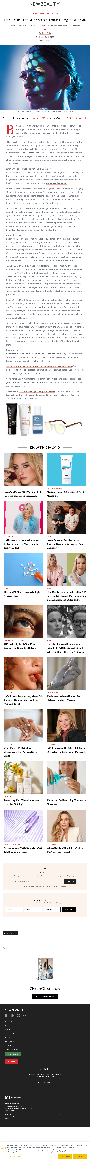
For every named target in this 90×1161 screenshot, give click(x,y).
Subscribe (11, 1061)
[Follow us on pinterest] (12, 1015)
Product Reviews (55, 488)
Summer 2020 (38, 118)
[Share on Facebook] (4, 948)
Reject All (80, 1156)
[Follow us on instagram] (18, 1015)
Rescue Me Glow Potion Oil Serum (32, 382)
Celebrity (8, 536)
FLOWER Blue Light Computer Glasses (37, 391)
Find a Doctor (9, 1030)
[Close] (86, 1145)
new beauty (10, 933)
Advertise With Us (11, 1034)
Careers (7, 1026)
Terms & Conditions (11, 1050)
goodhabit (11, 382)
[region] (45, 1151)
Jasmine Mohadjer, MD (56, 183)
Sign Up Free (45, 1082)
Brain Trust (9, 1038)
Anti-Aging (52, 14)
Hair (49, 589)
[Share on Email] (7, 948)
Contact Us (9, 1022)
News (6, 589)
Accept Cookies (65, 1156)
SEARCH (68, 909)
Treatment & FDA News (15, 640)
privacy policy (61, 886)
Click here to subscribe (77, 118)
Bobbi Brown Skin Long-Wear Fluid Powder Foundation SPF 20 (35, 353)
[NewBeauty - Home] (45, 4)
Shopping (8, 797)
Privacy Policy (9, 1042)
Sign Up (69, 881)
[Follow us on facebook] (6, 1015)
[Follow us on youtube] (24, 1015)
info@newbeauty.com (11, 1110)
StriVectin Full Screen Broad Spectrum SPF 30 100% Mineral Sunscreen (39, 366)
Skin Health (52, 693)
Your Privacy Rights (14, 1156)
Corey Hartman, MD (29, 152)
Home (34, 14)
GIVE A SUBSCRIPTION (45, 996)
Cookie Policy (9, 1046)
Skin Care (8, 693)
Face (42, 14)
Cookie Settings (13, 1054)
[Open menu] (5, 4)
